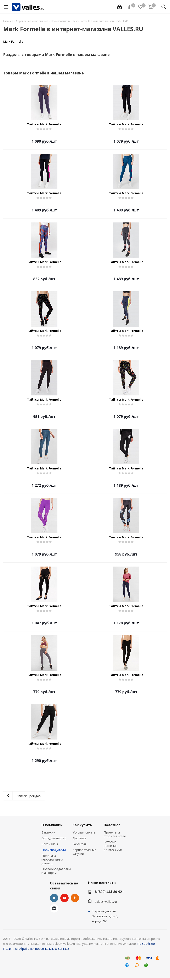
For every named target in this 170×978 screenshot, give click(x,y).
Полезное (112, 825)
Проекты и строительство (115, 834)
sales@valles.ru (106, 901)
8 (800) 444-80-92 (108, 891)
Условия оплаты (84, 832)
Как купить (82, 825)
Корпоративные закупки (84, 852)
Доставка (79, 838)
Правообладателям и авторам (56, 871)
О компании (52, 825)
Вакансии (48, 832)
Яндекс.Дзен (54, 908)
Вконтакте (54, 898)
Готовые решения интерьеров (113, 845)
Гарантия (79, 844)
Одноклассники (75, 898)
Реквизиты (49, 844)
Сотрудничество (53, 838)
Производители (53, 850)
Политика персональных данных (52, 859)
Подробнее (146, 943)
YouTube (64, 898)
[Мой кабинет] (119, 7)
